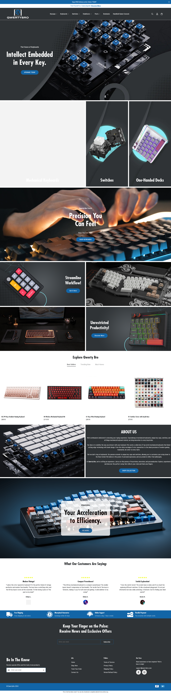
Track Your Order (76, 669)
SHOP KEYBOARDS (85, 239)
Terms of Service (109, 662)
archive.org (105, 692)
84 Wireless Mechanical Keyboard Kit (54, 417)
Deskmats (106, 14)
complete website (94, 692)
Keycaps (53, 14)
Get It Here (73, 291)
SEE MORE (85, 530)
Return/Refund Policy (110, 672)
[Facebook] (138, 672)
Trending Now (85, 364)
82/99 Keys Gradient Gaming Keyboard (13, 417)
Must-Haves (99, 364)
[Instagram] (144, 672)
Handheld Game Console (121, 14)
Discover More (99, 336)
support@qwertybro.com (144, 668)
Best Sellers (71, 364)
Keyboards (63, 14)
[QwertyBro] (17, 14)
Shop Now (74, 666)
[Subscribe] (43, 670)
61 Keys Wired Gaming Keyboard (95, 417)
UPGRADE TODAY (29, 72)
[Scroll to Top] (167, 682)
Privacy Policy (108, 666)
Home (73, 662)
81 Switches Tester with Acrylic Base (138, 417)
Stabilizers (86, 14)
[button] (161, 14)
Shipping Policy (108, 669)
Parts (96, 14)
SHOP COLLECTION (128, 470)
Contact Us (74, 672)
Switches (75, 14)
